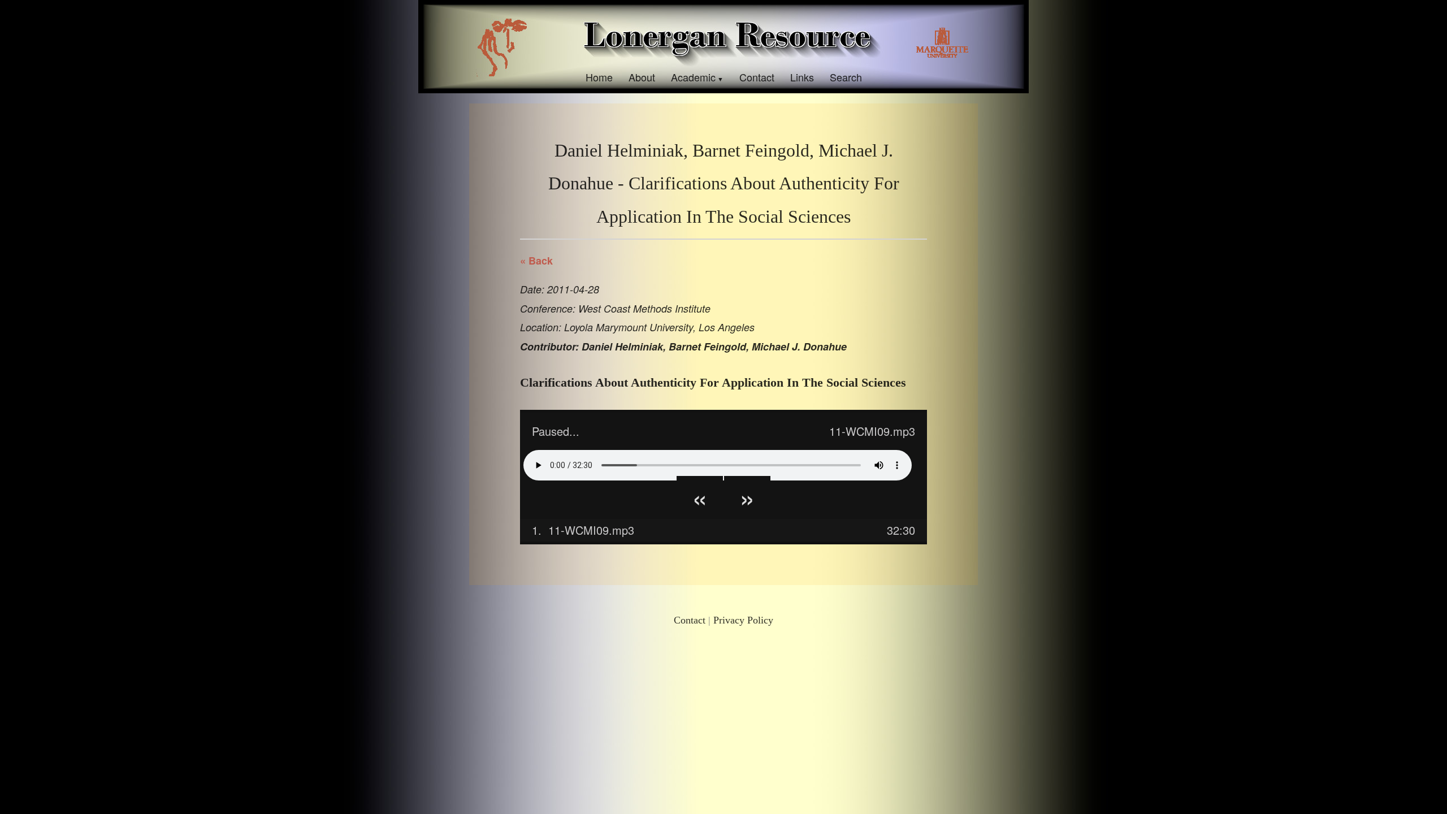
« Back (536, 260)
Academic (693, 77)
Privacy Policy (743, 620)
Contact (756, 77)
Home (599, 77)
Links (802, 77)
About (642, 77)
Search (846, 77)
